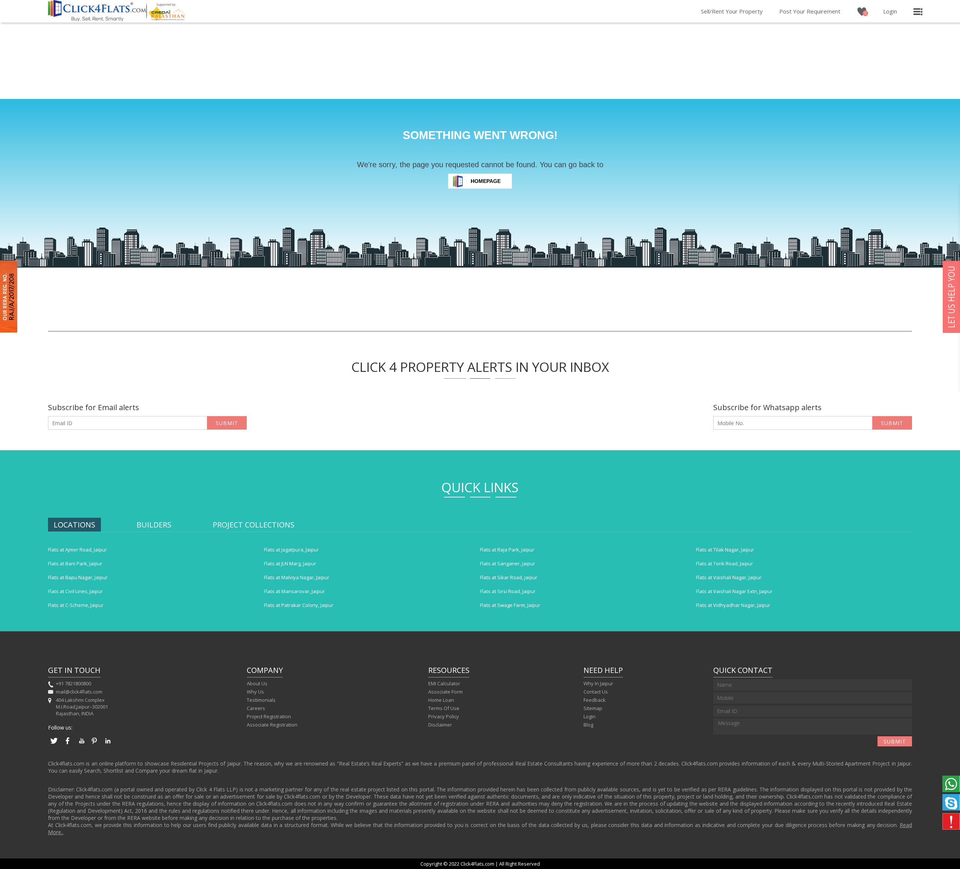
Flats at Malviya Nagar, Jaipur (296, 577)
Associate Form (445, 691)
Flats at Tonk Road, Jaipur (724, 563)
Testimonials (261, 700)
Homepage (486, 181)
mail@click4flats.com (79, 691)
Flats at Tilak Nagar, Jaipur (725, 549)
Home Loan (441, 700)
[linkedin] (108, 744)
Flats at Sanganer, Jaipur (507, 563)
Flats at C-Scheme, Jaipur (76, 605)
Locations (74, 525)
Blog (588, 724)
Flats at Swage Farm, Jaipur (510, 605)
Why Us (255, 691)
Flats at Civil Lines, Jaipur (75, 591)
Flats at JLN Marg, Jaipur (290, 563)
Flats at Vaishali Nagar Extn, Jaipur (734, 591)
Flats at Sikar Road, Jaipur (508, 577)
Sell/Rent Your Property (732, 11)
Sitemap (593, 708)
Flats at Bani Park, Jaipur (75, 563)
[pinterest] (94, 744)
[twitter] (54, 744)
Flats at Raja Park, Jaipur (507, 549)
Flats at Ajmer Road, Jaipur (77, 549)
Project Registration (269, 716)
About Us (257, 683)
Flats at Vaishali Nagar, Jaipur (729, 577)
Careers (256, 708)
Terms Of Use (443, 708)
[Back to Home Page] (97, 19)
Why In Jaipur (598, 683)
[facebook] (68, 744)
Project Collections (253, 525)
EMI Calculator (444, 683)
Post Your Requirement (809, 11)
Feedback (595, 700)
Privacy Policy (443, 716)
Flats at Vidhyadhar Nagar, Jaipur (733, 605)
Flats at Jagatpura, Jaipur (291, 549)
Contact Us (596, 691)
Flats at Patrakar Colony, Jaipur (298, 605)
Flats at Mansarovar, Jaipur (294, 591)
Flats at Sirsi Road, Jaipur (508, 591)
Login (890, 11)
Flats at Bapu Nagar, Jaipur (78, 577)
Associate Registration (272, 724)
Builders (153, 525)
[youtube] (81, 744)
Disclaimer (440, 724)
